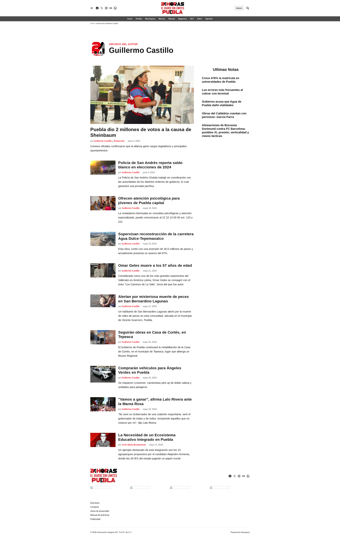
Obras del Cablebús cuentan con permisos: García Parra (224, 115)
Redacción (119, 141)
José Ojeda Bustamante (134, 445)
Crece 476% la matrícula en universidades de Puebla (220, 79)
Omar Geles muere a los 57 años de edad (155, 265)
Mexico (162, 19)
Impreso (239, 8)
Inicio (129, 19)
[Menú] (91, 8)
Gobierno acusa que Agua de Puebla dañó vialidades (221, 103)
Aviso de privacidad (99, 511)
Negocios (182, 19)
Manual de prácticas (99, 515)
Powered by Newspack (240, 532)
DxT (192, 19)
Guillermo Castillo (103, 141)
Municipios (150, 19)
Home (92, 23)
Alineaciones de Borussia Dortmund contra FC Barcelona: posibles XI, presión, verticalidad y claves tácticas (225, 131)
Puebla (139, 19)
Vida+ (199, 19)
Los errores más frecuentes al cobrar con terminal (222, 91)
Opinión (209, 19)
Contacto (94, 507)
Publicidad (95, 519)
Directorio (94, 503)
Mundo (172, 19)
